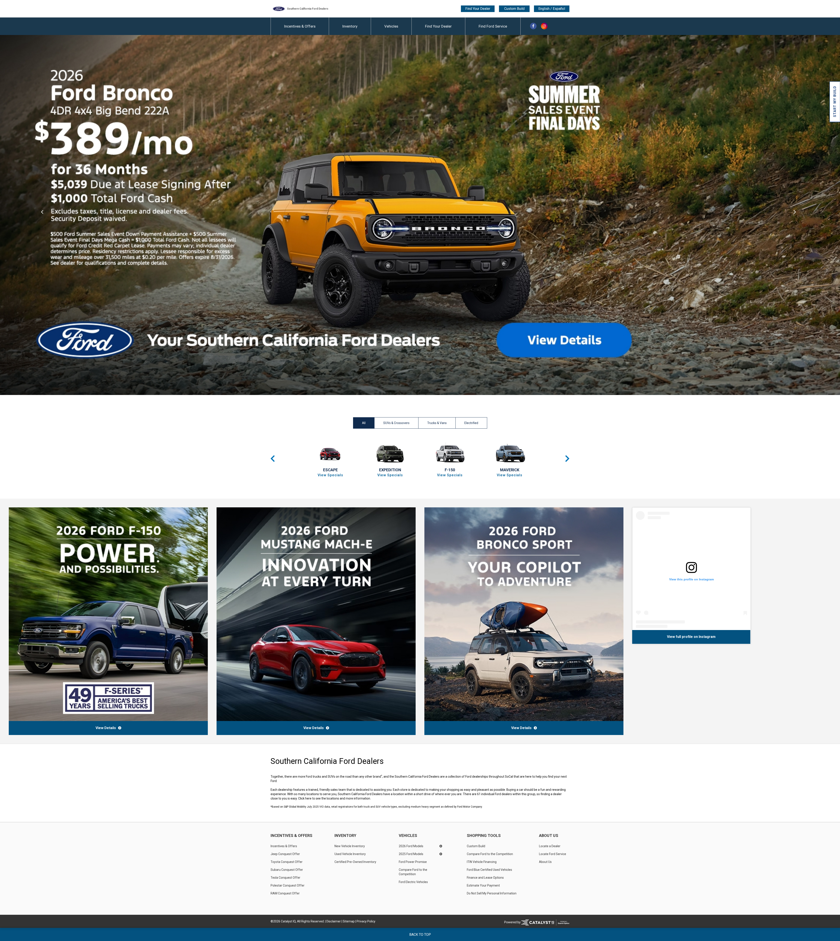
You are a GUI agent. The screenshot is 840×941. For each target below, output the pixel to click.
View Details (106, 728)
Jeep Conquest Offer (285, 854)
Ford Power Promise (413, 862)
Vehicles (391, 26)
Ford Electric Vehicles (413, 882)
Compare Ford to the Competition (413, 872)
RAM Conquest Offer (285, 893)
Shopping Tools (484, 835)
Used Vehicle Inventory (350, 854)
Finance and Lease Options (485, 877)
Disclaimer (333, 921)
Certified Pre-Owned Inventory (355, 862)
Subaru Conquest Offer (287, 869)
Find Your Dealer (477, 9)
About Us (548, 835)
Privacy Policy (366, 921)
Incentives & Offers (299, 26)
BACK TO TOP (420, 934)
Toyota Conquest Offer (287, 862)
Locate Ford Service (552, 854)
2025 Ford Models (411, 854)
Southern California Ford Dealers (307, 8)
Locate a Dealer (549, 846)
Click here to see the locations (318, 798)
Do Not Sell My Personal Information (491, 893)
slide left (42, 215)
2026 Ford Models (411, 846)
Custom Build (514, 9)
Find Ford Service (493, 26)
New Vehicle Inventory (349, 846)
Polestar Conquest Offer (287, 885)
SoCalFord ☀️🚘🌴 (660, 636)
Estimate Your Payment (483, 885)
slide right (798, 215)
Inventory (349, 26)
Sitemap (349, 921)
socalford (685, 636)
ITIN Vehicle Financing (482, 862)
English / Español (551, 8)
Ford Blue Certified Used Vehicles (489, 869)
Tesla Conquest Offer (285, 877)
